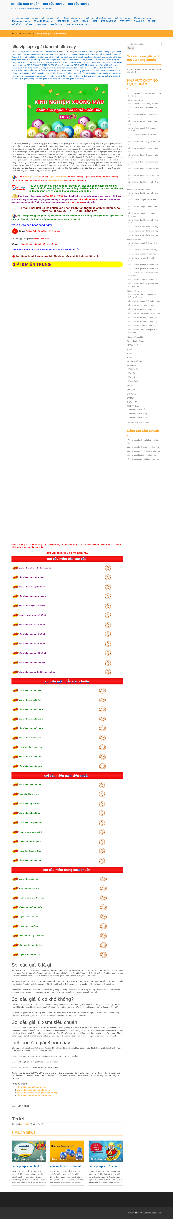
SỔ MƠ (28, 24)
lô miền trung (71, 73)
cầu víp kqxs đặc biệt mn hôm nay (143, 265)
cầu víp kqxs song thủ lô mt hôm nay (34, 1095)
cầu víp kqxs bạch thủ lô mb (32, 577)
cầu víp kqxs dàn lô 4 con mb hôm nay (143, 183)
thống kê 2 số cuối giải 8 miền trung (91, 76)
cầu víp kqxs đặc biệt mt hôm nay (29, 1166)
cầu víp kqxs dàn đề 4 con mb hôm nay (143, 149)
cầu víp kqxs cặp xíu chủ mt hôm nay (34, 1090)
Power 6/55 (133, 381)
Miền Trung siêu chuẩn (88, 73)
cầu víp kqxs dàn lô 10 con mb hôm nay (143, 176)
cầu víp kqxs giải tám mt (56, 62)
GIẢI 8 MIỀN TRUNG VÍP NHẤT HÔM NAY (29, 70)
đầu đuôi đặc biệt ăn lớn (30, 945)
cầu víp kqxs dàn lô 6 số (30, 690)
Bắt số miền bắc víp (73, 18)
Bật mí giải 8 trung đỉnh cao (29, 54)
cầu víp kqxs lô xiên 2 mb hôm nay (143, 227)
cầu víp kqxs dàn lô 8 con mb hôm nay (143, 221)
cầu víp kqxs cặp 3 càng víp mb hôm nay (144, 142)
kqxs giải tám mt (32, 177)
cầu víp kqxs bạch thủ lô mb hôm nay (142, 136)
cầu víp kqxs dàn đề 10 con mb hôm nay (143, 169)
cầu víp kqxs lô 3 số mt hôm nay (106, 1166)
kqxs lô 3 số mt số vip (29, 955)
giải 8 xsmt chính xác (41, 73)
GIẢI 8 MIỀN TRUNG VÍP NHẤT (106, 68)
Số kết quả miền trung (137, 413)
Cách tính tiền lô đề (77, 60)
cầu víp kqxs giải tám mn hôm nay (143, 269)
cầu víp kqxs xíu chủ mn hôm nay (142, 250)
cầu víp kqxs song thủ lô (30, 832)
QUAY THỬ (41, 24)
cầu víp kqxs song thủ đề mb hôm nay (142, 207)
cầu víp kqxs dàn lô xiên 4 (31, 728)
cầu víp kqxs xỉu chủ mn (30, 784)
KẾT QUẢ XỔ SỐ (108, 21)
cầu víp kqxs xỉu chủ (28, 879)
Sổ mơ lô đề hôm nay (43, 21)
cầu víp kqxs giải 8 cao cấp (32, 898)
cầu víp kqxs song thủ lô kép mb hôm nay (142, 214)
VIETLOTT (125, 21)
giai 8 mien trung (65, 65)
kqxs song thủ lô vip (29, 926)
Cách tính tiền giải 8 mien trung (54, 60)
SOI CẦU (152, 21)
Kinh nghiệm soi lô (21, 21)
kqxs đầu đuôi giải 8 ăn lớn (31, 936)
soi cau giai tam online (108, 73)
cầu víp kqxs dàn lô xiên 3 (31, 719)
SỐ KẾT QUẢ (56, 24)
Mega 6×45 (133, 369)
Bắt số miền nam (122, 18)
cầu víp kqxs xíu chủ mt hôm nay (67, 1166)
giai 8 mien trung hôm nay (58, 68)
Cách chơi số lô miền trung (51, 57)
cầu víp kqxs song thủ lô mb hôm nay (142, 201)
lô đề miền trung (58, 73)
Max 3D (131, 373)
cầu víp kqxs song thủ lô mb (32, 587)
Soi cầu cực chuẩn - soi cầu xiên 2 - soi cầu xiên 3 (36, 51)
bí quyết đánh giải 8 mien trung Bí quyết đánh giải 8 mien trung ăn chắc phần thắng (77, 54)
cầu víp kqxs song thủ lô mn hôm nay (142, 244)
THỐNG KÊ (139, 21)
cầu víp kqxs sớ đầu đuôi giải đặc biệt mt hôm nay (142, 295)
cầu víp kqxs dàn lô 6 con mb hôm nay (143, 194)
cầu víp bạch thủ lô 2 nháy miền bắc (35, 568)
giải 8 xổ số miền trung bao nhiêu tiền (98, 70)
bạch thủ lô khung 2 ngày (78, 24)
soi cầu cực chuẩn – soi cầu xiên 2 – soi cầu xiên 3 (50, 4)
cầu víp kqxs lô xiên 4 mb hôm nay (143, 235)
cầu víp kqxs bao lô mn (29, 813)
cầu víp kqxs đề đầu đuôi (30, 766)
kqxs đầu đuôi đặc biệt (30, 851)
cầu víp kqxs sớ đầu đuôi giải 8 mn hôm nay (143, 274)
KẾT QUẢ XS (63, 21)
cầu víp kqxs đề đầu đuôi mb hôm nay (142, 109)
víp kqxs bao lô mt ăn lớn (30, 907)
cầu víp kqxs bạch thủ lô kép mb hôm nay (142, 129)
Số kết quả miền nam (137, 417)
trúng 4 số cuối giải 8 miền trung (43, 79)
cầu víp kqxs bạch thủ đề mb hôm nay (142, 122)
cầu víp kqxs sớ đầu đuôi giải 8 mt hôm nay (37, 1093)
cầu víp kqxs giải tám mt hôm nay (142, 321)
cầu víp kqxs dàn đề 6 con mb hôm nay (143, 156)
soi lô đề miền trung (66, 76)
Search (131, 48)
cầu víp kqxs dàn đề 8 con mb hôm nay (143, 163)
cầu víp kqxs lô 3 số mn (30, 860)
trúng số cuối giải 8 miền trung (71, 79)
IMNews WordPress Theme (150, 1213)
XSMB (75, 21)
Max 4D (131, 377)
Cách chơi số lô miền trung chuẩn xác (80, 57)
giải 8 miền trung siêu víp (81, 68)
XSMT (94, 21)
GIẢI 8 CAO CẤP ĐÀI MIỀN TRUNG (42, 65)
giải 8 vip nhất (55, 70)
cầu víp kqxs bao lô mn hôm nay (142, 254)
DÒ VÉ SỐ (16, 24)
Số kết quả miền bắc (137, 409)
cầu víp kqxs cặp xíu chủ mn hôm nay (142, 259)
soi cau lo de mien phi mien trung (42, 76)
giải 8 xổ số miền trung (71, 70)
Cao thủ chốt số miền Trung (33, 62)
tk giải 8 (25, 79)
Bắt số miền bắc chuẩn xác (98, 18)
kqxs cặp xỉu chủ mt (28, 917)
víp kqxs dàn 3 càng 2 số (31, 747)
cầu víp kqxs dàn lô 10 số (31, 757)
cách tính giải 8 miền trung (28, 60)
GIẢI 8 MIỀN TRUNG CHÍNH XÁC (88, 65)
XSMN (85, 21)
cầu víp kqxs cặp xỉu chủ (30, 822)
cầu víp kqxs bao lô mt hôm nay (31, 1087)
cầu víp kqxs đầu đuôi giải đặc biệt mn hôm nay (143, 284)
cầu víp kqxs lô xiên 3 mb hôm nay (143, 231)
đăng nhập (24, 1124)
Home (14, 33)
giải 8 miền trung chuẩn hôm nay (32, 68)
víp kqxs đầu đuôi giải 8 (30, 841)
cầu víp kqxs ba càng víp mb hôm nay (142, 115)
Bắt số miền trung (142, 18)
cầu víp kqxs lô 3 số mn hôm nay (142, 279)
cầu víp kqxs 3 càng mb (30, 738)
